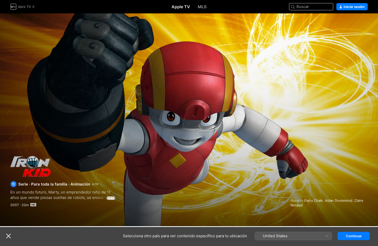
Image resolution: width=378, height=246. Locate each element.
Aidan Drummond (338, 200)
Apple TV (181, 6)
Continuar (354, 236)
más (111, 198)
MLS (202, 6)
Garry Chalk (313, 200)
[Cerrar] (8, 236)
